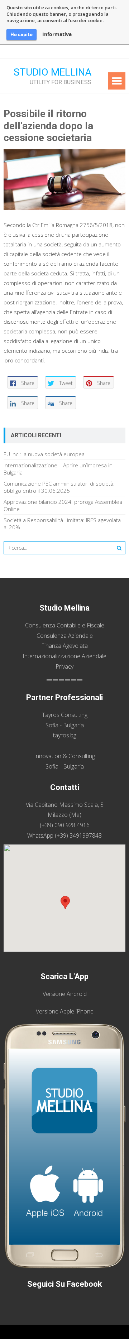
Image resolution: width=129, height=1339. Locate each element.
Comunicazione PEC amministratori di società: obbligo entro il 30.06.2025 (59, 487)
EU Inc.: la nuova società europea (44, 454)
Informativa (57, 34)
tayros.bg (64, 735)
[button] (65, 902)
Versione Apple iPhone (65, 1011)
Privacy (64, 666)
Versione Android (65, 994)
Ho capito (21, 34)
